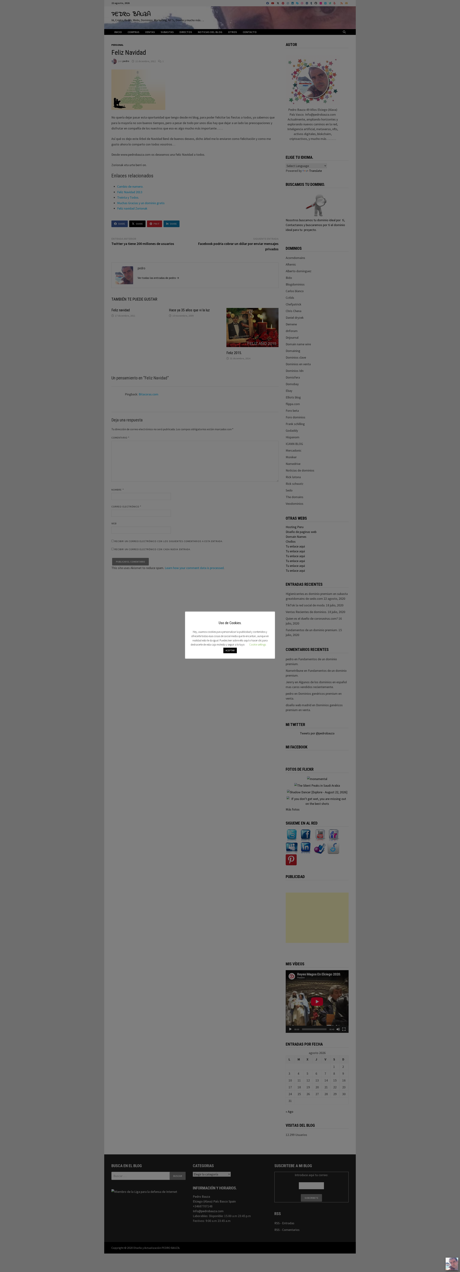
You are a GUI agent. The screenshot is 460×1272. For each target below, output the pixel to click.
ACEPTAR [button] (230, 650)
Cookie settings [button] (257, 644)
